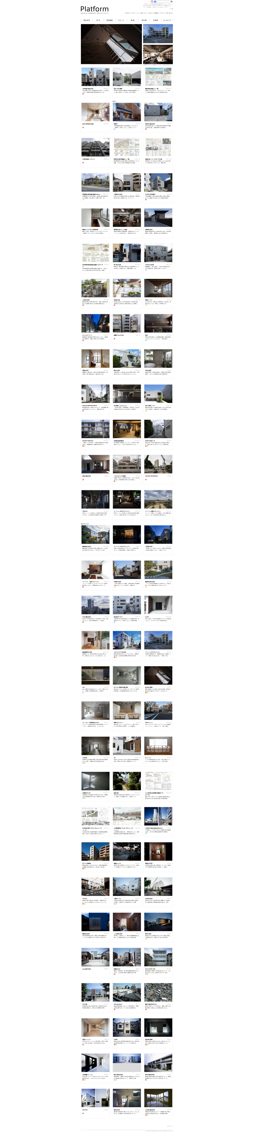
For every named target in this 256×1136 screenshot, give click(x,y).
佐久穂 (144, 20)
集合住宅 (87, 20)
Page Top (171, 1126)
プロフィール (135, 13)
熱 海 (132, 20)
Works (128, 13)
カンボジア (167, 20)
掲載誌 (156, 13)
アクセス (162, 13)
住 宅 (98, 20)
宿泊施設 (109, 20)
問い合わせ (169, 13)
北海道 (155, 20)
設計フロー (144, 13)
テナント (121, 20)
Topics (151, 13)
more (171, 8)
